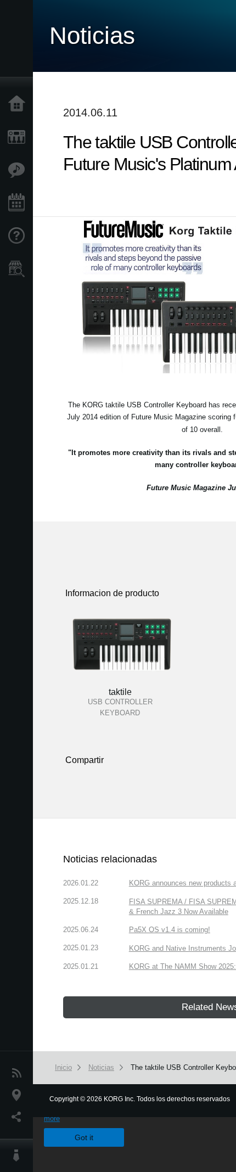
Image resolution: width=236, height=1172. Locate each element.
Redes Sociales (19, 1117)
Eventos (19, 203)
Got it (84, 1137)
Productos (19, 137)
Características (19, 170)
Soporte (19, 236)
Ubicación (19, 1095)
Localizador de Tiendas (19, 272)
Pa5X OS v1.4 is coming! (169, 930)
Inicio (19, 104)
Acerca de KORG (19, 1155)
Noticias (19, 1073)
